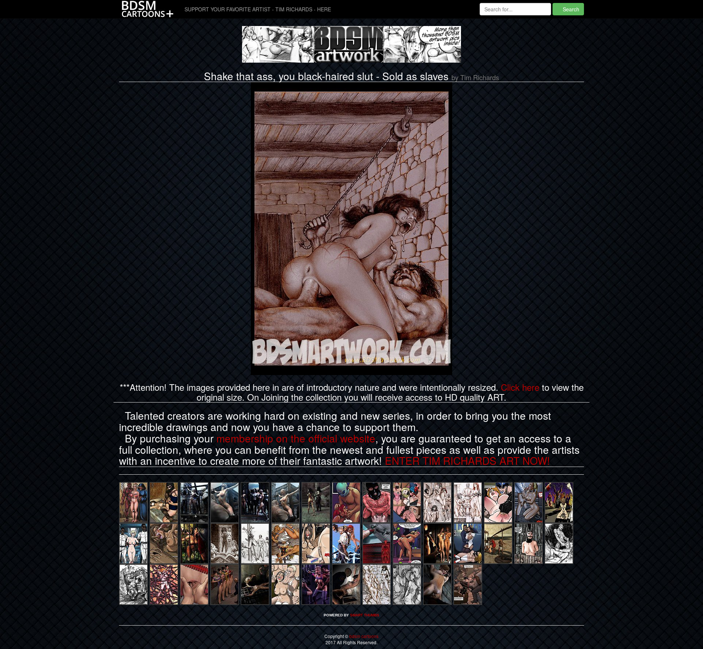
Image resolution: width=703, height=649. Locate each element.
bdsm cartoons (363, 636)
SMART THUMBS (364, 615)
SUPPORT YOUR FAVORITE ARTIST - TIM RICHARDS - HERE (258, 9)
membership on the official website (295, 438)
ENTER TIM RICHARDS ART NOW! (467, 460)
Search (570, 9)
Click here (520, 387)
